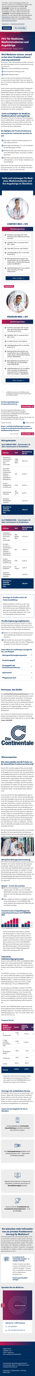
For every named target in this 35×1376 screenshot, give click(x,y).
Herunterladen (26, 406)
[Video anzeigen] (17, 846)
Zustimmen (7, 28)
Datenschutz (6, 17)
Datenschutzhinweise (17, 24)
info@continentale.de (10, 1367)
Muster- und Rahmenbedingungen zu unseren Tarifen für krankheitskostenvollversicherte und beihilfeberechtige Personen (16, 428)
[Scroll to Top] (31, 1370)
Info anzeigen (14, 434)
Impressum (5, 24)
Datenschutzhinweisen (9, 21)
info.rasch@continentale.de (16, 1330)
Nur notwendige (20, 28)
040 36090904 (12, 1326)
